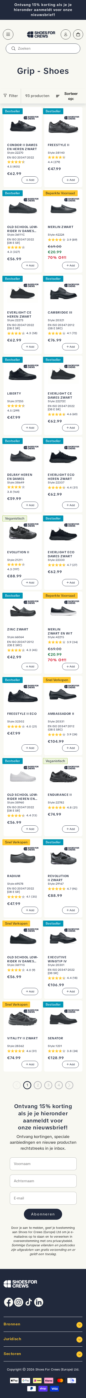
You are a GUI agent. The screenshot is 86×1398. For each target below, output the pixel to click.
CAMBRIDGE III (60, 312)
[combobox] (43, 48)
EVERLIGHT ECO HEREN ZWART (61, 477)
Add (31, 180)
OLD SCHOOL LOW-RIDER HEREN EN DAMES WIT (22, 797)
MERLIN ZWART (60, 227)
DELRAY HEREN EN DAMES (19, 477)
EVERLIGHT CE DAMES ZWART (60, 395)
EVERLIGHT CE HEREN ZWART (19, 314)
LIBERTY (14, 393)
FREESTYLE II (58, 145)
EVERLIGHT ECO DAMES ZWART (61, 554)
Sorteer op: (71, 96)
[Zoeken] (13, 48)
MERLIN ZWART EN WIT (60, 631)
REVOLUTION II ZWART (58, 878)
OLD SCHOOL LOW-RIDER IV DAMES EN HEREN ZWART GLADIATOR (22, 959)
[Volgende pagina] (69, 1085)
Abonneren (43, 1214)
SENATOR (55, 1038)
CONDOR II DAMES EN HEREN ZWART (22, 147)
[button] (8, 34)
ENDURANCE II (60, 795)
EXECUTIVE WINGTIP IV (57, 959)
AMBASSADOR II (61, 714)
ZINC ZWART (17, 629)
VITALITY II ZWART (22, 1038)
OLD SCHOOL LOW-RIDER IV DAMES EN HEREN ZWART (22, 229)
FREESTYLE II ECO (22, 714)
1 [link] (27, 1085)
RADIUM (14, 876)
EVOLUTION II (18, 552)
